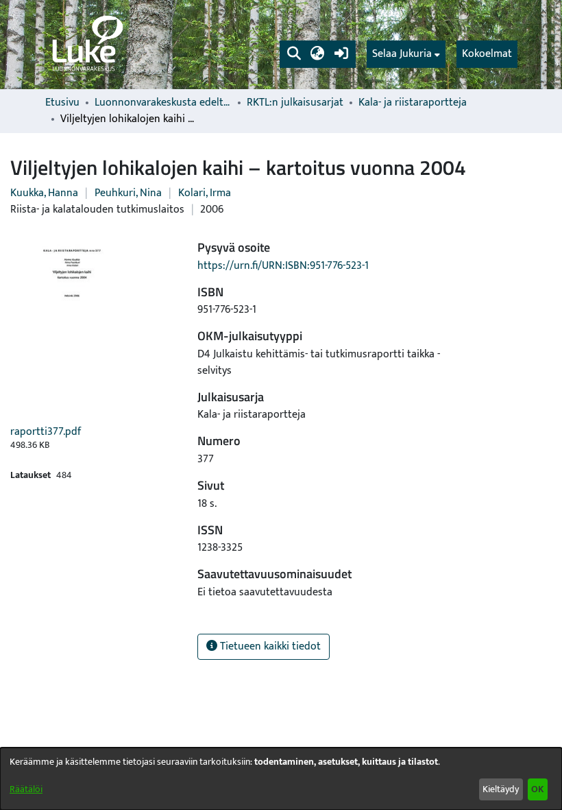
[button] (293, 54)
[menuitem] (406, 54)
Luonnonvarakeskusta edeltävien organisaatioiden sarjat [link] (163, 103)
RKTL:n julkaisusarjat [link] (295, 103)
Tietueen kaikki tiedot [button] (269, 646)
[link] (86, 44)
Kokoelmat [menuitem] (487, 54)
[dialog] (281, 779)
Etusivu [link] (62, 103)
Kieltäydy (500, 789)
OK (537, 789)
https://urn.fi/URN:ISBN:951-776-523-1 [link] (283, 266)
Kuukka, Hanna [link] (44, 193)
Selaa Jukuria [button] (402, 54)
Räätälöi (26, 789)
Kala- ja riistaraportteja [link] (412, 103)
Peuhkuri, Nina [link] (128, 193)
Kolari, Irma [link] (204, 193)
